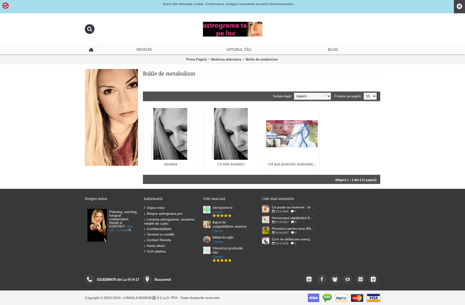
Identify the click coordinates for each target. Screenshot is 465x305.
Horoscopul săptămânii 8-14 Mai (293, 218)
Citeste (217, 212)
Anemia (170, 164)
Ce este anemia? (231, 164)
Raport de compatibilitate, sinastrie (229, 224)
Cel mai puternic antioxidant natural (293, 164)
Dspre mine (156, 208)
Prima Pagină (196, 59)
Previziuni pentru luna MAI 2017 (293, 228)
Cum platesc (156, 251)
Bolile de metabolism (262, 59)
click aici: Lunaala (121, 228)
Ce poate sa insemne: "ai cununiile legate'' (293, 207)
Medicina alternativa (226, 59)
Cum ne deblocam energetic (293, 239)
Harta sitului (156, 246)
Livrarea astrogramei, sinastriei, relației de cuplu (169, 221)
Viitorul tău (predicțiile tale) (227, 250)
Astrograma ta (222, 207)
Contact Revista (159, 240)
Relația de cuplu (222, 237)
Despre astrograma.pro (165, 213)
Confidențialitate (159, 229)
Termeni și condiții (160, 234)
